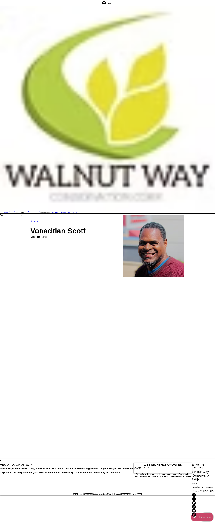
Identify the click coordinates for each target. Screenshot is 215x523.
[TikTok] (203, 515)
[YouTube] (203, 511)
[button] (21, 212)
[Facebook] (203, 499)
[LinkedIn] (203, 507)
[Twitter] (203, 503)
